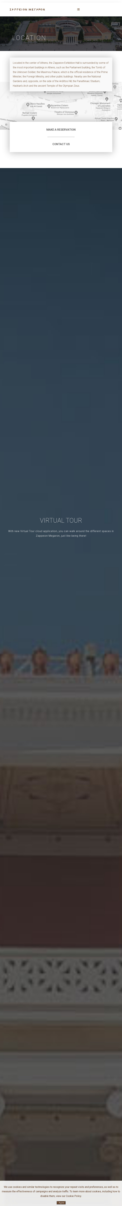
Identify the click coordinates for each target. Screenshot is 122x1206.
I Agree (61, 1203)
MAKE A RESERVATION (61, 129)
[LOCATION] (27, 10)
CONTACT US (61, 144)
